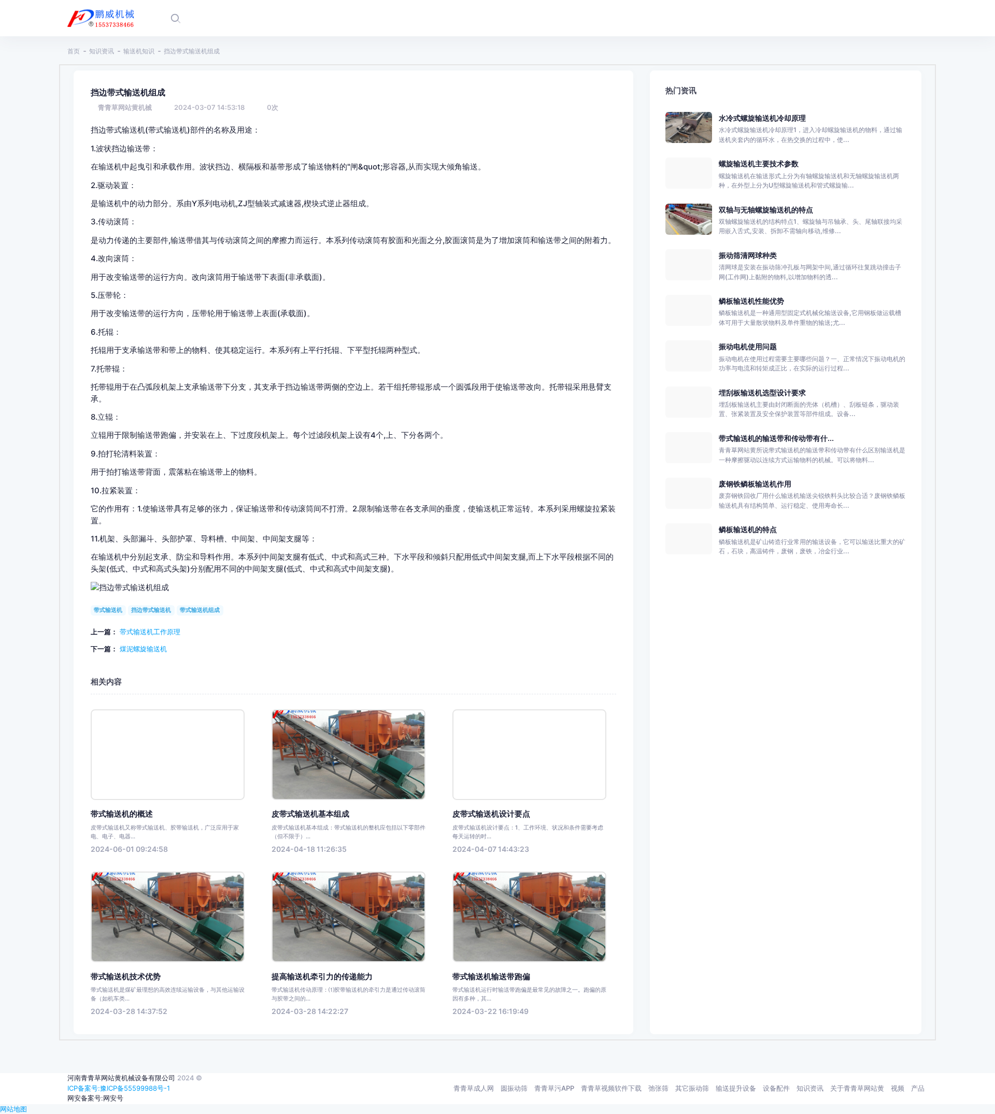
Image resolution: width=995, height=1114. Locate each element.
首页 (73, 51)
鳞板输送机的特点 (748, 529)
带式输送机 (108, 609)
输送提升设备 (736, 1088)
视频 (897, 1088)
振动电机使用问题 (748, 346)
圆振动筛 (514, 1088)
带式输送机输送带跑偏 (491, 976)
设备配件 (776, 1088)
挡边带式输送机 (151, 609)
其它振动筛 (692, 1088)
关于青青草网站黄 (857, 1088)
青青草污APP (554, 1088)
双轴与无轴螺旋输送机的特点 (766, 209)
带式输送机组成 (200, 609)
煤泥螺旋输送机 (143, 649)
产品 (918, 1088)
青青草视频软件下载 (611, 1088)
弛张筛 (658, 1088)
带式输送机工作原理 (150, 631)
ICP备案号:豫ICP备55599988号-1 (118, 1088)
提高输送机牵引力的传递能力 (322, 976)
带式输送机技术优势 (126, 976)
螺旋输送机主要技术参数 (759, 163)
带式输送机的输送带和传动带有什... (776, 438)
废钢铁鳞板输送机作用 (755, 483)
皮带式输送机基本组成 (310, 814)
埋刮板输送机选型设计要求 (762, 392)
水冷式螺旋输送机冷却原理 (762, 117)
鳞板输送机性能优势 (751, 300)
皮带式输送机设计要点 (491, 814)
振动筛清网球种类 (748, 255)
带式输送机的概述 (122, 814)
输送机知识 (138, 51)
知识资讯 (101, 51)
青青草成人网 (473, 1088)
